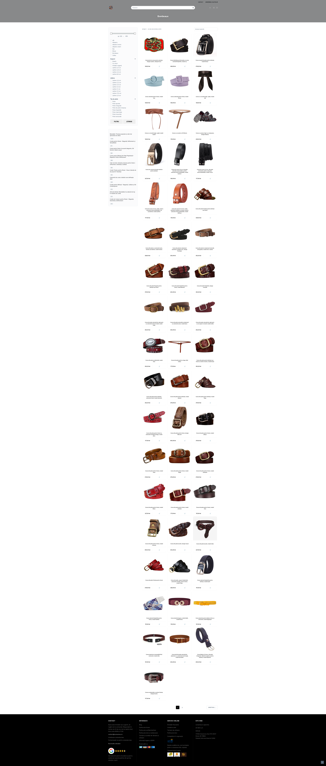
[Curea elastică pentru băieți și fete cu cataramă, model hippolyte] (205, 603)
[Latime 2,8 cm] (111, 69)
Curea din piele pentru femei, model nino (205, 508)
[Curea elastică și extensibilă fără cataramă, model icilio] (154, 639)
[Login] (210, 7)
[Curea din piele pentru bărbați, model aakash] (179, 381)
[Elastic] (111, 61)
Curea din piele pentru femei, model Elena (154, 508)
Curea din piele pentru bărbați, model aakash (179, 397)
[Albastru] (111, 42)
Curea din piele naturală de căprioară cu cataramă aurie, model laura (179, 323)
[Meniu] (217, 7)
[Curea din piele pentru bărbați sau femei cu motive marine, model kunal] (205, 345)
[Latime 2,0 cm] (111, 95)
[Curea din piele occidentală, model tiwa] (154, 345)
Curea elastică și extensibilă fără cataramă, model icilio (154, 655)
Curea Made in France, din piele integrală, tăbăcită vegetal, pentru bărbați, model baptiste (205, 656)
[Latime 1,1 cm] (111, 88)
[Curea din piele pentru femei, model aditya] (205, 418)
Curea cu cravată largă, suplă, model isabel (154, 133)
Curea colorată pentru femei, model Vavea (179, 97)
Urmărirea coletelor (211, 2)
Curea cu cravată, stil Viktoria (179, 133)
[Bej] (111, 48)
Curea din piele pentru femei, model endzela (179, 508)
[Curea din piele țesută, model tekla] (205, 528)
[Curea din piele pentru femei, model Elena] (154, 492)
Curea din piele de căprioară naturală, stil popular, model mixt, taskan (205, 248)
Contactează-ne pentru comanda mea (120, 740)
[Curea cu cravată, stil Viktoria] (179, 118)
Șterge (129, 121)
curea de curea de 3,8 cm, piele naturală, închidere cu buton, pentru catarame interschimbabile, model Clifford (179, 211)
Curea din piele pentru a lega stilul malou (179, 361)
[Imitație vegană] (111, 65)
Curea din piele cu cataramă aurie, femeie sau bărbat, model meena (154, 248)
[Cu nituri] (111, 63)
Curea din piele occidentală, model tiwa (154, 361)
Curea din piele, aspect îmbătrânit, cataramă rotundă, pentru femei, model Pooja (179, 582)
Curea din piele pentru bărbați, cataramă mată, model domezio (154, 397)
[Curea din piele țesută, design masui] (179, 528)
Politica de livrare (144, 727)
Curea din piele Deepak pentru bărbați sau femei (154, 286)
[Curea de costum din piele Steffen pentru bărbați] (154, 154)
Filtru (116, 121)
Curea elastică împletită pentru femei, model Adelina (154, 618)
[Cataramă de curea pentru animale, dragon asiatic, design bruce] (154, 45)
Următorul (211, 707)
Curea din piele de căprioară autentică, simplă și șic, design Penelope (179, 249)
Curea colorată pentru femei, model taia (154, 97)
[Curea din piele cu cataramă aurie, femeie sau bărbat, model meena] (154, 233)
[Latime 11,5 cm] (111, 93)
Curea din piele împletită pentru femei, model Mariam (179, 286)
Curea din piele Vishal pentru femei (154, 580)
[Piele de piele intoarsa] (111, 107)
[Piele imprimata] (111, 112)
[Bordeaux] (111, 53)
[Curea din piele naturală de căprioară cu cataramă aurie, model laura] (179, 307)
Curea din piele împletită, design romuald (205, 286)
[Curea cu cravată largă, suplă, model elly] (205, 81)
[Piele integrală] (111, 105)
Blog (140, 725)
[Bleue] (111, 51)
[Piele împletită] (111, 109)
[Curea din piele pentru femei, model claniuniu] (205, 455)
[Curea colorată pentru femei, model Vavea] (179, 81)
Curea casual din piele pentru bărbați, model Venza (205, 61)
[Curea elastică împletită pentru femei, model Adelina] (154, 603)
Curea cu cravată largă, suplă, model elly (205, 97)
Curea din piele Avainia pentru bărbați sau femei (205, 209)
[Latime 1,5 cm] (111, 91)
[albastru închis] (111, 44)
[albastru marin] (111, 46)
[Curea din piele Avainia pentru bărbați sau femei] (205, 193)
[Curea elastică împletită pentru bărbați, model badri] (205, 565)
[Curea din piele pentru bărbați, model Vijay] (205, 381)
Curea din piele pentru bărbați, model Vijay (205, 397)
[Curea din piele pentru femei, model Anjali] (179, 455)
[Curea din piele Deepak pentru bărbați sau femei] (154, 270)
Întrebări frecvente (173, 725)
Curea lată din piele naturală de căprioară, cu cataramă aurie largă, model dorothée (179, 656)
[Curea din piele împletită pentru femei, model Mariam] (179, 270)
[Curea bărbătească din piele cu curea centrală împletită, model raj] (179, 45)
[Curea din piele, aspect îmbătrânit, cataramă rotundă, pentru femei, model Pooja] (179, 565)
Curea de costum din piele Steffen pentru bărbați (154, 170)
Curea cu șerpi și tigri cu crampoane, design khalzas (205, 133)
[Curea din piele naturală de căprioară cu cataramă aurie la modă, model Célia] (154, 307)
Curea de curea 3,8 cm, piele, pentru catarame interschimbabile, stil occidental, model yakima (154, 210)
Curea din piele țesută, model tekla (205, 543)
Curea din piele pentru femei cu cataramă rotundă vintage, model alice (154, 434)
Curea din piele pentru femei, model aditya (205, 433)
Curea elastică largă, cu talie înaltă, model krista (179, 618)
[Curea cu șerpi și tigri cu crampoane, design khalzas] (205, 118)
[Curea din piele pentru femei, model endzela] (179, 492)
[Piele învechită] (111, 114)
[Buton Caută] (193, 7)
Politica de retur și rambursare (148, 733)
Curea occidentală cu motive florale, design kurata (154, 693)
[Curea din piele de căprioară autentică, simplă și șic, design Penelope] (179, 233)
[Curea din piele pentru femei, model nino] (205, 492)
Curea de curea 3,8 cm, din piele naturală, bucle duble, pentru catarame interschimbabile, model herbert (179, 171)
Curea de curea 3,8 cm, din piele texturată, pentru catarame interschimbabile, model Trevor (205, 171)
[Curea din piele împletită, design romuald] (205, 270)
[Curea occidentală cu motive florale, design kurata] (154, 677)
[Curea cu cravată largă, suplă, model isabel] (154, 118)
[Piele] (111, 101)
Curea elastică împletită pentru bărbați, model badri (205, 581)
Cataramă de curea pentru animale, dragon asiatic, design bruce (154, 61)
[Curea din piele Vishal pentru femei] (154, 565)
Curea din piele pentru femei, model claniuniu (205, 471)
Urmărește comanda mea (116, 737)
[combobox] (162, 7)
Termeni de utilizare (173, 730)
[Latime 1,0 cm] (111, 86)
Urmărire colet (171, 727)
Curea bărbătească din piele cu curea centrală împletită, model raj (179, 61)
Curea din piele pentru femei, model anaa (154, 471)
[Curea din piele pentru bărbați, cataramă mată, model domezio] (154, 381)
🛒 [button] (159, 662)
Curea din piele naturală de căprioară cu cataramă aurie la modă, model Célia (154, 324)
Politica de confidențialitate (147, 730)
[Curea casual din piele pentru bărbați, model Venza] (205, 45)
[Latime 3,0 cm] (111, 72)
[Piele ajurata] (111, 103)
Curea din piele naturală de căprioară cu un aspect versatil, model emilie (205, 323)
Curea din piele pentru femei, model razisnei (154, 544)
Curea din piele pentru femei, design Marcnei (180, 433)
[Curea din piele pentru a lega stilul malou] (179, 345)
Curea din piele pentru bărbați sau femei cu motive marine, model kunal (205, 361)
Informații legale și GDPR (146, 740)
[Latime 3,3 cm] (111, 82)
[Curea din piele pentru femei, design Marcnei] (179, 418)
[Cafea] (111, 55)
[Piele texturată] (111, 116)
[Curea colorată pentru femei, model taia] (154, 81)
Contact (200, 2)
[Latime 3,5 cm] (111, 84)
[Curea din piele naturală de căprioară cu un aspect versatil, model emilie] (205, 307)
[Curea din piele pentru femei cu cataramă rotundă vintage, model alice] (154, 418)
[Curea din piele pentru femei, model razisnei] (154, 528)
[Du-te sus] (322, 762)
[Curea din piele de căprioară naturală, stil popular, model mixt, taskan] (205, 233)
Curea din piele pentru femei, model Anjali (179, 471)
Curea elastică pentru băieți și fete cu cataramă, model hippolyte (205, 618)
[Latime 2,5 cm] (111, 67)
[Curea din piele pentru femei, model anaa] (154, 455)
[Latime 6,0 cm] (111, 74)
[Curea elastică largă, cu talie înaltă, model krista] (179, 603)
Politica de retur (172, 733)
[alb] (111, 40)
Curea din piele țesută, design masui (179, 543)
